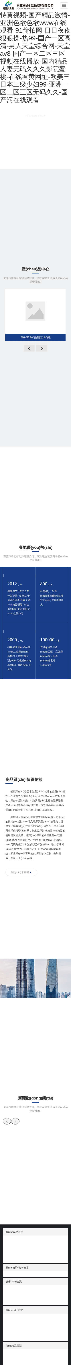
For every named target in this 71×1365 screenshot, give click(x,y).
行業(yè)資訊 (13, 1289)
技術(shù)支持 (14, 1296)
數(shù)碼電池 (14, 1240)
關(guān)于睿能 (20, 872)
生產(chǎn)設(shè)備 (17, 1325)
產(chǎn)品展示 (14, 1231)
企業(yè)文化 (13, 1321)
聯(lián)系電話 (14, 1345)
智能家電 (11, 1243)
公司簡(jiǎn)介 (14, 1318)
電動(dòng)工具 (14, 1250)
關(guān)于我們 (14, 1309)
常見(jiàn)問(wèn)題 (17, 1300)
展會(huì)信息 (13, 1293)
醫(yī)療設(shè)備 (16, 1247)
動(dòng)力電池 (14, 1258)
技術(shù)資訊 (14, 1281)
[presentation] (29, 348)
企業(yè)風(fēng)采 (16, 1332)
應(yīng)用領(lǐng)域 (17, 1267)
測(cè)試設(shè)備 (16, 1329)
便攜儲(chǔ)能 (14, 1254)
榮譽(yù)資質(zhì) (16, 1336)
